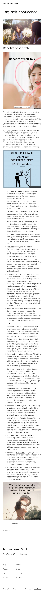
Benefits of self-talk (16, 48)
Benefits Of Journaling (11, 523)
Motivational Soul (10, 3)
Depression (28, 247)
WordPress (37, 589)
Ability (9, 418)
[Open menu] (39, 3)
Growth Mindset (24, 467)
